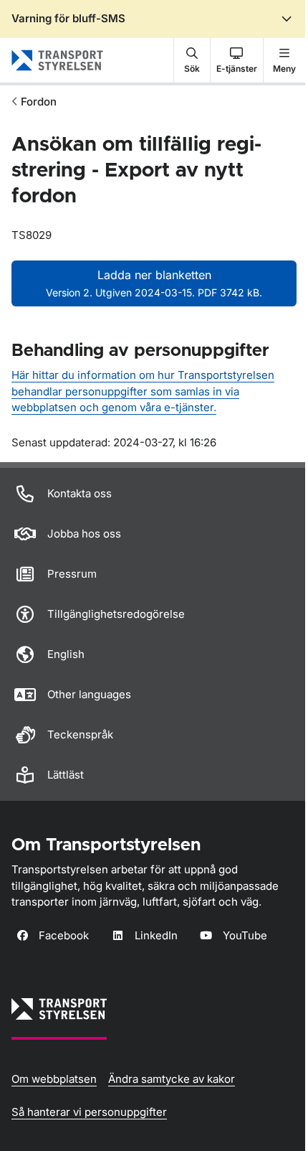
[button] (192, 60)
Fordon (39, 101)
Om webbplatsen (54, 1079)
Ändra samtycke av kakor (171, 1079)
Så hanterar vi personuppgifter (89, 1112)
